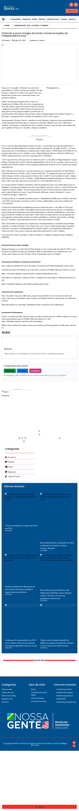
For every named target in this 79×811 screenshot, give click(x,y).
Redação (8, 349)
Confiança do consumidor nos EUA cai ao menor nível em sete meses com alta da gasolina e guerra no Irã (21, 643)
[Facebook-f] (71, 5)
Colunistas (8, 772)
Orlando (42, 19)
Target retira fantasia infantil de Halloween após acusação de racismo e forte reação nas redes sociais (57, 643)
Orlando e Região (11, 781)
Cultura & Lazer (53, 19)
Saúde (34, 19)
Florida (35, 25)
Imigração (26, 19)
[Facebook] (74, 742)
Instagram (35, 371)
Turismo (44, 25)
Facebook (23, 371)
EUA (28, 25)
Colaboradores (10, 791)
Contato (64, 19)
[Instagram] (76, 5)
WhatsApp (9, 371)
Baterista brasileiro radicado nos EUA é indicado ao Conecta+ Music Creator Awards (57, 545)
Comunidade (16, 19)
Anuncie (72, 19)
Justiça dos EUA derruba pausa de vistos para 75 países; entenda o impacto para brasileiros (20, 589)
